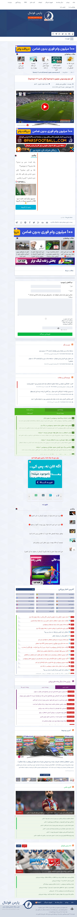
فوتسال (51, 594)
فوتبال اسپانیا (70, 601)
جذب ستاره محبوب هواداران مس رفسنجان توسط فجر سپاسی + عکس (58, 829)
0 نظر (35, 84)
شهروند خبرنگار (49, 2)
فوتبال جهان (30, 597)
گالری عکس (71, 611)
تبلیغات (40, 2)
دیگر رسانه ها (59, 2)
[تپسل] (16, 46)
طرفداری (62, 217)
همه (33, 589)
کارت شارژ (32, 2)
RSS (25, 2)
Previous (18, 745)
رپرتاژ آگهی (18, 2)
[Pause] (17, 194)
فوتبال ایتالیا (30, 601)
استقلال (71, 597)
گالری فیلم (51, 611)
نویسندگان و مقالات (64, 377)
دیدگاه (70, 297)
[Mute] (20, 194)
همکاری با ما (72, 7)
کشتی (52, 608)
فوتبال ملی (71, 594)
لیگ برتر (31, 594)
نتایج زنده (45, 504)
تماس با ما (62, 7)
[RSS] (73, 344)
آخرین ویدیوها (66, 730)
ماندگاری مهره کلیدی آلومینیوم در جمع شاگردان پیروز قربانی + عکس (59, 822)
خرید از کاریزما (26, 207)
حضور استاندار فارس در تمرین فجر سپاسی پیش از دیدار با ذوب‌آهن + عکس (57, 825)
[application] (45, 107)
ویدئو (67, 2)
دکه (32, 611)
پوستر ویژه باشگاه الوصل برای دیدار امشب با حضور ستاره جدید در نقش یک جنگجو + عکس (54, 835)
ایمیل (70, 291)
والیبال (72, 608)
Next (72, 745)
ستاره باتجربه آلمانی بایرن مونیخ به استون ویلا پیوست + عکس (60, 832)
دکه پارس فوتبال (66, 846)
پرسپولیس (51, 597)
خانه (74, 2)
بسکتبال (31, 604)
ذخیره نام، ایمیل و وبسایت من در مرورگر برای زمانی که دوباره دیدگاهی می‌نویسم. (67, 321)
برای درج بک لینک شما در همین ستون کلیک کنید (45, 458)
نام (71, 286)
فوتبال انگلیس (50, 601)
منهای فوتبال (50, 604)
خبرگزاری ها (65, 72)
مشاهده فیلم (46, 775)
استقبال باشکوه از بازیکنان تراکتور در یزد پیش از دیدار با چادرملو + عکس (58, 818)
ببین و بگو (66, 345)
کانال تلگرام (38, 902)
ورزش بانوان (30, 608)
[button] (45, 107)
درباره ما (10, 2)
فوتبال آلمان (71, 604)
